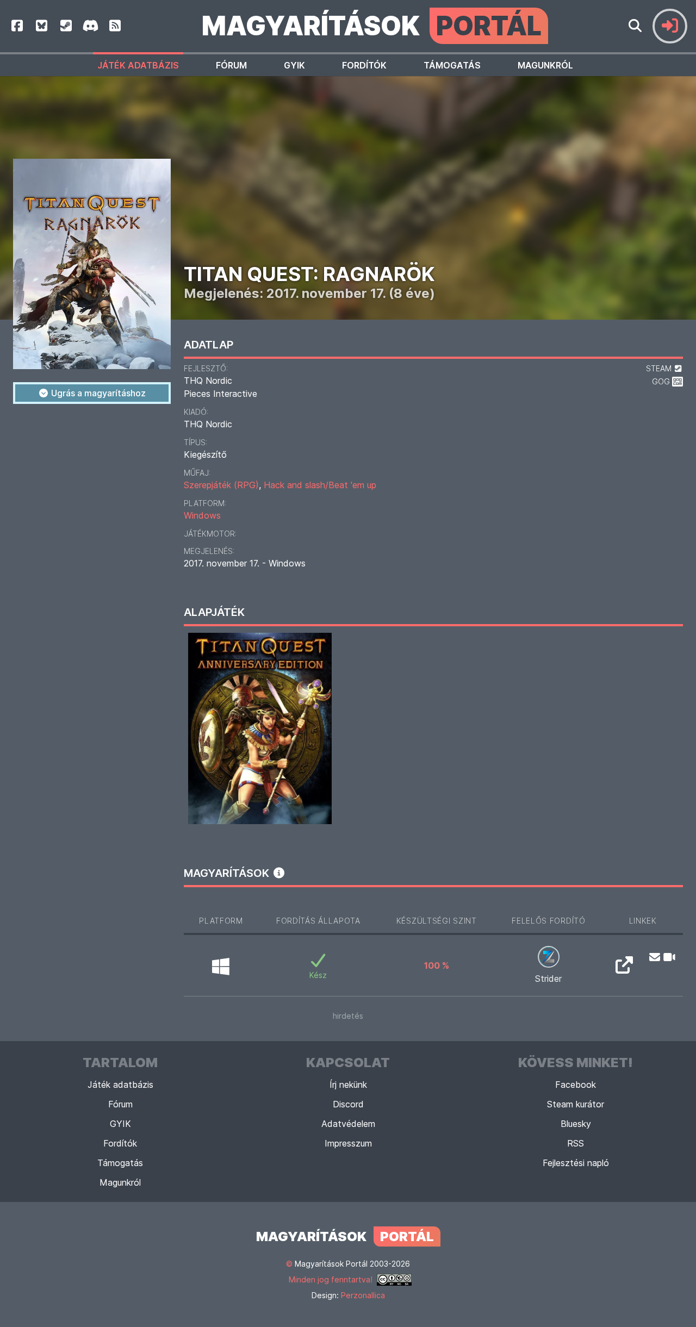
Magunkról (545, 65)
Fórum (231, 65)
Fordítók (364, 65)
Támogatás (452, 65)
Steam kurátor (575, 1104)
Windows (202, 515)
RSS (575, 1143)
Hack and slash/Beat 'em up (320, 484)
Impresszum (348, 1143)
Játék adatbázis (138, 65)
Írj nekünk (348, 1084)
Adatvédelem (348, 1123)
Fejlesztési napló (576, 1162)
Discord (348, 1104)
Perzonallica (363, 1295)
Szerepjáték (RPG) (221, 484)
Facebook (575, 1084)
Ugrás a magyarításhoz (97, 393)
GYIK (294, 65)
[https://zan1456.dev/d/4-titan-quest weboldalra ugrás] (624, 968)
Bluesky (576, 1123)
